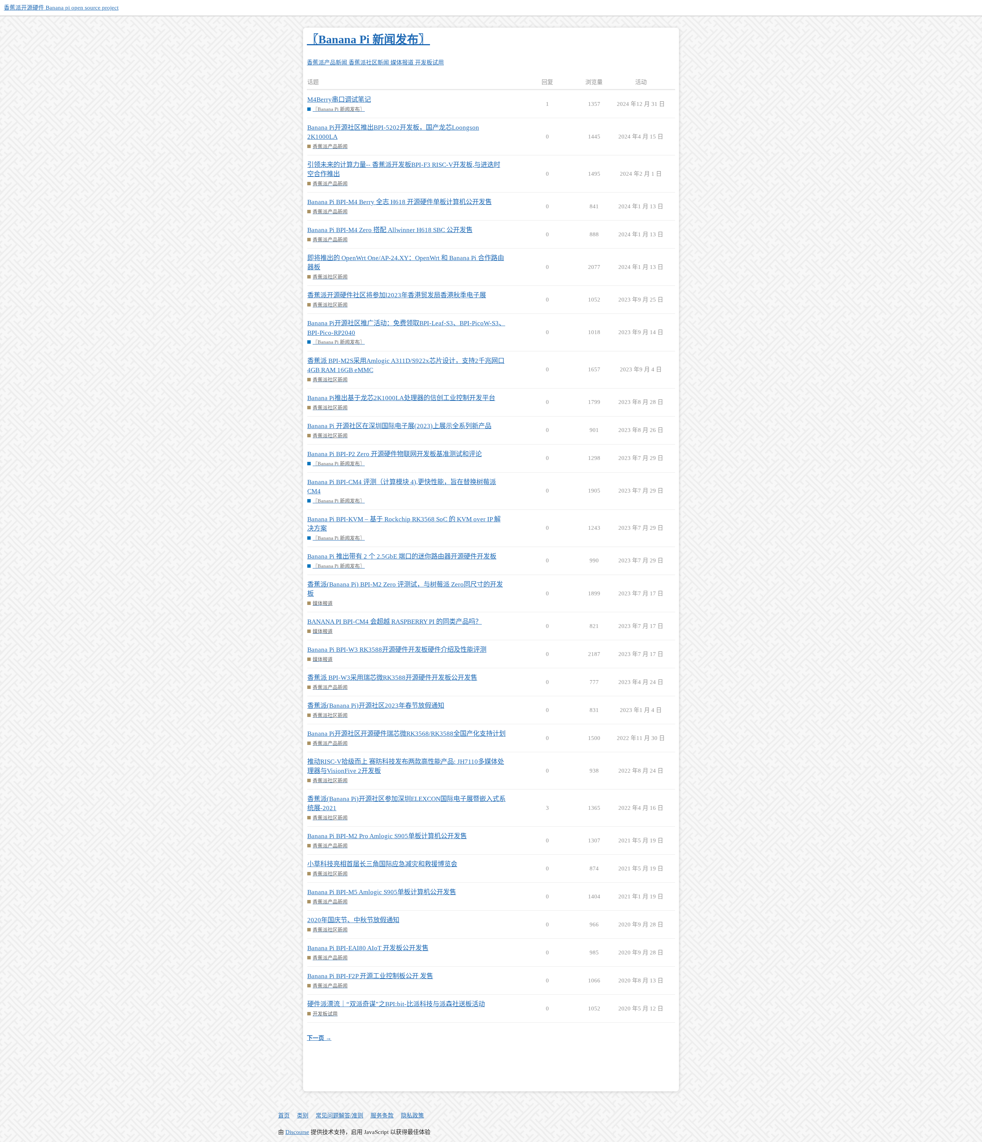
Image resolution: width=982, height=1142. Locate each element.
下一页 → (319, 1038)
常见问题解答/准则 (339, 1115)
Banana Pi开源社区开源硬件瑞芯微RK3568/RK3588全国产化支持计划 (406, 733)
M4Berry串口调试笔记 (339, 99)
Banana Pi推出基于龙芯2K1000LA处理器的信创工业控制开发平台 (401, 398)
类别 (302, 1115)
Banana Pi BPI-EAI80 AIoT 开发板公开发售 (367, 948)
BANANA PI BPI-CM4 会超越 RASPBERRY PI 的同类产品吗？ (394, 621)
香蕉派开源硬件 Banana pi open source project (61, 8)
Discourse (297, 1132)
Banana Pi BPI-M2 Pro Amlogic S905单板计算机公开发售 (387, 836)
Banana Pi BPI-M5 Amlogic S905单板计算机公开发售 (381, 892)
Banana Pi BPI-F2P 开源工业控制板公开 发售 (370, 976)
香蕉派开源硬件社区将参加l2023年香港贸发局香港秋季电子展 (396, 295)
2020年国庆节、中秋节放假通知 (353, 920)
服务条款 (382, 1115)
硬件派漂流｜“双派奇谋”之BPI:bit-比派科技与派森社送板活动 (396, 1004)
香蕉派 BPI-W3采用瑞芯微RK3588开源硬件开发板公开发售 (392, 677)
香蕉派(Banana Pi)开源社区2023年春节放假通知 (375, 705)
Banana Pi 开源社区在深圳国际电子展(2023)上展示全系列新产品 (399, 426)
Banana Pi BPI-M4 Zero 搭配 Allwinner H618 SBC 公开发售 (390, 230)
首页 (284, 1115)
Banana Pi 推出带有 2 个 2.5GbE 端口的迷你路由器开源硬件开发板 (401, 556)
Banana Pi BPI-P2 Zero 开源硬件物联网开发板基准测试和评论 (394, 454)
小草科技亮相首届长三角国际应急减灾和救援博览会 (382, 864)
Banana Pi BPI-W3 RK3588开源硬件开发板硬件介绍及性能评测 (396, 649)
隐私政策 (412, 1115)
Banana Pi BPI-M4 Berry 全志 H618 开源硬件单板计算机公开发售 (399, 202)
